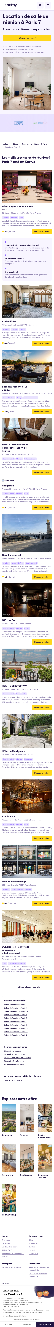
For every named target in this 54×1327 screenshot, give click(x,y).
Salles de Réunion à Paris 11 (15, 1004)
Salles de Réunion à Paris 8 (15, 1015)
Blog (31, 1240)
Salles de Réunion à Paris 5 (15, 1025)
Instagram (33, 1253)
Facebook (33, 1243)
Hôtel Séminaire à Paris (14, 1064)
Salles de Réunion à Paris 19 (16, 1028)
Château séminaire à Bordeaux (17, 1058)
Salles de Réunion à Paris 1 (15, 1021)
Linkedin (32, 1250)
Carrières (6, 1243)
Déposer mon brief (27, 38)
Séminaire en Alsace (12, 1051)
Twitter (32, 1247)
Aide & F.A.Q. (7, 1250)
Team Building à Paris (13, 1080)
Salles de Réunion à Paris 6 (15, 1018)
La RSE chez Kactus (10, 1247)
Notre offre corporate (11, 1267)
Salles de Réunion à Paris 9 (15, 1035)
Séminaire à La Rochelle (14, 1061)
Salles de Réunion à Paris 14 (16, 1032)
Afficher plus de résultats (29, 987)
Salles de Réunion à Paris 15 (15, 1008)
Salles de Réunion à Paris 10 (16, 1011)
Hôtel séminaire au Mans (14, 1054)
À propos (6, 1240)
